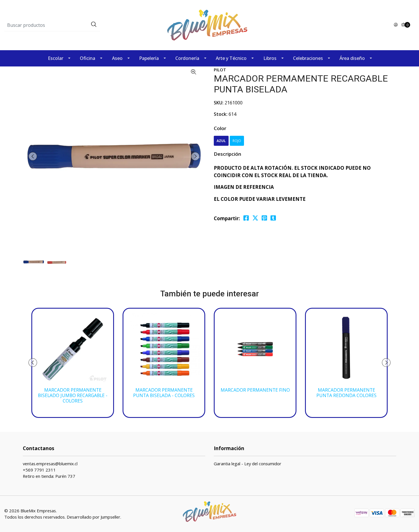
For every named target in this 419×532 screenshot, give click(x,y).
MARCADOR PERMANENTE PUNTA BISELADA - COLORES (164, 392)
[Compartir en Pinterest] (264, 218)
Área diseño (352, 58)
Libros (269, 58)
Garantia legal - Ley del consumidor (247, 463)
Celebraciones (308, 58)
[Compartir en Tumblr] (273, 218)
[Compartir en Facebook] (246, 218)
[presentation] (33, 156)
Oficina (87, 58)
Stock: (220, 114)
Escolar (55, 58)
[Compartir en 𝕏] (255, 218)
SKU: (218, 103)
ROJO (237, 140)
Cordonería (187, 58)
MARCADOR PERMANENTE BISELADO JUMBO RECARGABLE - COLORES (72, 395)
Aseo (117, 58)
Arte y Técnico (231, 58)
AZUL (221, 140)
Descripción (227, 154)
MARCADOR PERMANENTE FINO (255, 390)
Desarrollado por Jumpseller (93, 517)
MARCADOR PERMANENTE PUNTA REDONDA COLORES (346, 392)
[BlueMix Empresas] (209, 24)
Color (220, 128)
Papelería (149, 58)
